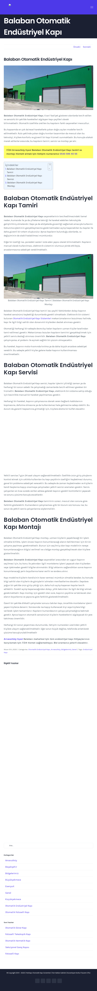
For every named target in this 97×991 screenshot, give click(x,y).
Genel (74, 649)
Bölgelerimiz (66, 649)
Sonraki (87, 46)
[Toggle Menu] (92, 7)
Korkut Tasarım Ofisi (83, 973)
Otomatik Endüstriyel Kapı (39, 649)
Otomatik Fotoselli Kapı (17, 912)
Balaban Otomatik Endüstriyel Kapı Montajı (24, 184)
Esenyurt (9, 886)
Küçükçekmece (13, 899)
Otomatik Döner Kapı (16, 927)
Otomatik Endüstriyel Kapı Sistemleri (32, 318)
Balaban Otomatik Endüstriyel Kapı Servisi (24, 177)
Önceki (76, 46)
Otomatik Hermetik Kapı (17, 940)
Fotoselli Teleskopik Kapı (18, 934)
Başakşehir (11, 866)
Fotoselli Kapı (12, 953)
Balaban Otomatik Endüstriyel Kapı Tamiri (24, 171)
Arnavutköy (55, 649)
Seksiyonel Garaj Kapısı (17, 947)
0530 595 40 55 (68, 153)
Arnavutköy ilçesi (13, 639)
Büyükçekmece (13, 879)
